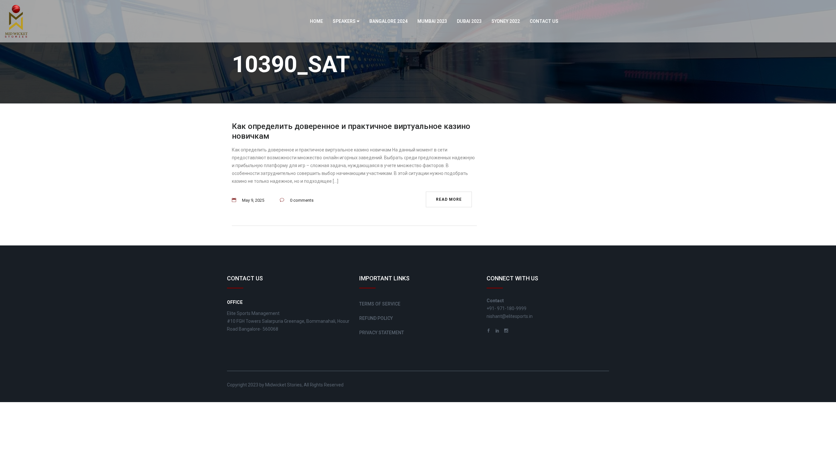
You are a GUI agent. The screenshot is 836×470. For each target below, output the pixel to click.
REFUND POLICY (376, 318)
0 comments (302, 200)
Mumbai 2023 (432, 21)
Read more (449, 199)
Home (316, 21)
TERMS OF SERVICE (379, 303)
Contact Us (544, 21)
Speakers (345, 21)
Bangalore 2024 (388, 21)
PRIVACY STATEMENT (381, 332)
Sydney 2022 (505, 21)
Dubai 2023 (469, 21)
